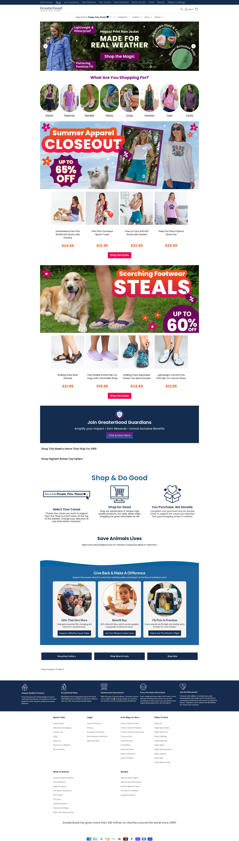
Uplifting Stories (60, 803)
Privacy (90, 727)
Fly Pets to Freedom (129, 790)
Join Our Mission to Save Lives (119, 633)
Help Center (58, 723)
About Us (57, 740)
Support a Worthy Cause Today (74, 633)
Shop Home (159, 745)
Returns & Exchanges (62, 727)
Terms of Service (94, 723)
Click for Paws (127, 740)
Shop (58, 2)
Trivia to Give (126, 736)
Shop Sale (172, 656)
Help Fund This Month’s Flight (164, 633)
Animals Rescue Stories (63, 777)
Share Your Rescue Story (63, 812)
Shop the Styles (119, 255)
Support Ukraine (128, 795)
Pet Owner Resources (62, 790)
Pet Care (57, 799)
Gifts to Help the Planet (131, 782)
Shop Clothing (160, 736)
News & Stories (121, 2)
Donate (161, 2)
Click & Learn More (119, 435)
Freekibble (125, 745)
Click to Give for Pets (130, 723)
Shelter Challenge (176, 2)
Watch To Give (139, 2)
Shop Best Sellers (66, 656)
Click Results (58, 749)
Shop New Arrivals (119, 656)
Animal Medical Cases (130, 786)
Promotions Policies (95, 732)
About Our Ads (93, 740)
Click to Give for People (131, 727)
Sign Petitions (89, 2)
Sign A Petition (127, 758)
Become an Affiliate (61, 745)
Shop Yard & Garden (163, 749)
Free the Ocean (127, 749)
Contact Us (58, 732)
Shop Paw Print (161, 732)
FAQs (55, 736)
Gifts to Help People (129, 777)
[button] (181, 9)
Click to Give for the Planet (132, 732)
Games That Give (128, 753)
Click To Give (46, 2)
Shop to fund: (91, 17)
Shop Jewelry (160, 753)
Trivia (151, 2)
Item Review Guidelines (97, 736)
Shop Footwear (161, 740)
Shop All (158, 723)
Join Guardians (71, 2)
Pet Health (58, 795)
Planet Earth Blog (60, 808)
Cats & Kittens (59, 782)
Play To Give (105, 2)
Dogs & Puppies (60, 786)
